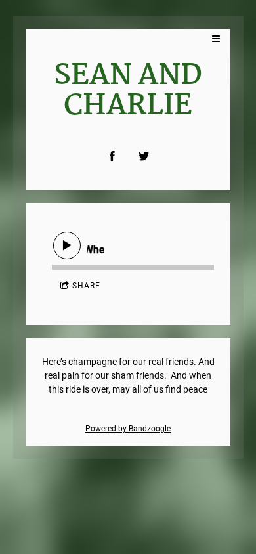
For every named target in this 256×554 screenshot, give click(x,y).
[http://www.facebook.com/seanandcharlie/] (112, 156)
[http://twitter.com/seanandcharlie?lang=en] (144, 156)
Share (86, 285)
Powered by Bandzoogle (128, 428)
